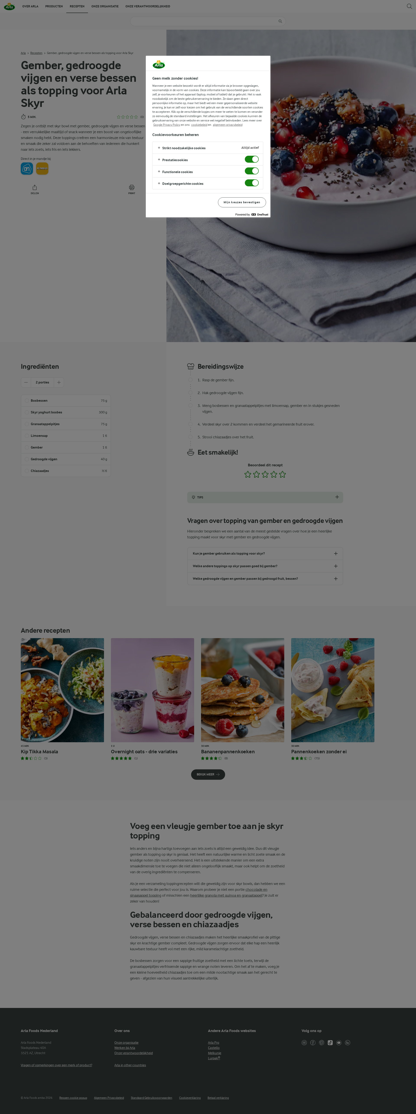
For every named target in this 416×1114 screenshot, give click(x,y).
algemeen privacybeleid (227, 124)
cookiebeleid (199, 124)
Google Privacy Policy (166, 124)
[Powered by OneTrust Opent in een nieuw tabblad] (251, 214)
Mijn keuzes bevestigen (242, 202)
